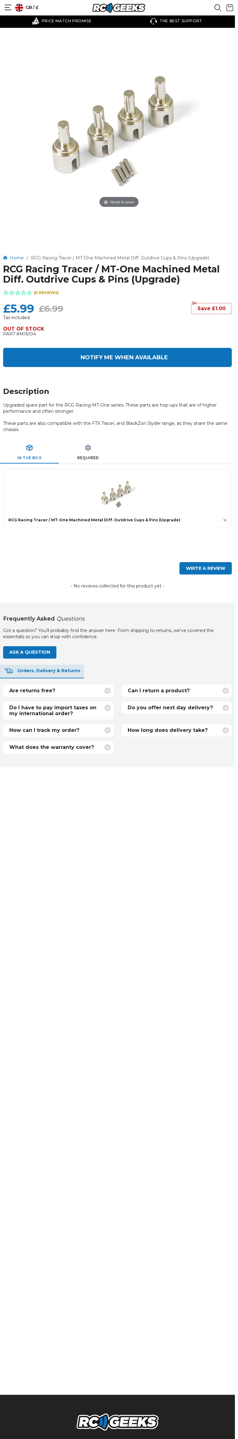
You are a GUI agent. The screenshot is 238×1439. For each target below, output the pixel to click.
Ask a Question (29, 652)
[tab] (29, 452)
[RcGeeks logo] (117, 1423)
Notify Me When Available (124, 357)
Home (17, 258)
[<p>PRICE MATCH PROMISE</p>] (62, 21)
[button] (117, 293)
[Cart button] (229, 10)
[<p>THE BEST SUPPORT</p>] (176, 21)
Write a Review (205, 568)
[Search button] (218, 10)
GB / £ (31, 7)
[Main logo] (118, 7)
